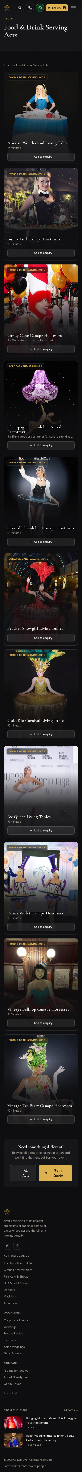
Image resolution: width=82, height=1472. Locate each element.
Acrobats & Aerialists (18, 1263)
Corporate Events (16, 1320)
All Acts (11, 18)
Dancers (9, 1290)
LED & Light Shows (16, 1283)
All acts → (11, 1303)
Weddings (10, 1327)
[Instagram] (7, 1246)
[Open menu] (74, 8)
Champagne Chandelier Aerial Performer (34, 429)
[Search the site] (20, 8)
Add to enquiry (43, 156)
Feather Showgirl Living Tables (35, 628)
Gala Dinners (12, 1353)
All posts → (71, 1410)
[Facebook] (17, 1246)
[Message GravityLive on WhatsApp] (40, 8)
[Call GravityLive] (30, 8)
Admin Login (11, 1393)
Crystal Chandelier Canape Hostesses (40, 528)
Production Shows (16, 1370)
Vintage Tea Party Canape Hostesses (39, 1105)
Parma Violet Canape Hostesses (35, 913)
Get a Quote (58, 1172)
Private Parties (13, 1333)
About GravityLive (16, 1377)
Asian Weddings (14, 1347)
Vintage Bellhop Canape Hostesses (38, 1009)
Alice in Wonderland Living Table (37, 143)
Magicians (10, 1296)
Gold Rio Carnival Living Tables (36, 720)
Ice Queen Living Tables (29, 816)
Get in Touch (12, 1384)
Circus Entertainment (18, 1270)
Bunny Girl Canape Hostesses (33, 239)
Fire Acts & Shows (16, 1276)
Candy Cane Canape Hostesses (34, 335)
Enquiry (58, 7)
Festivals (10, 1340)
